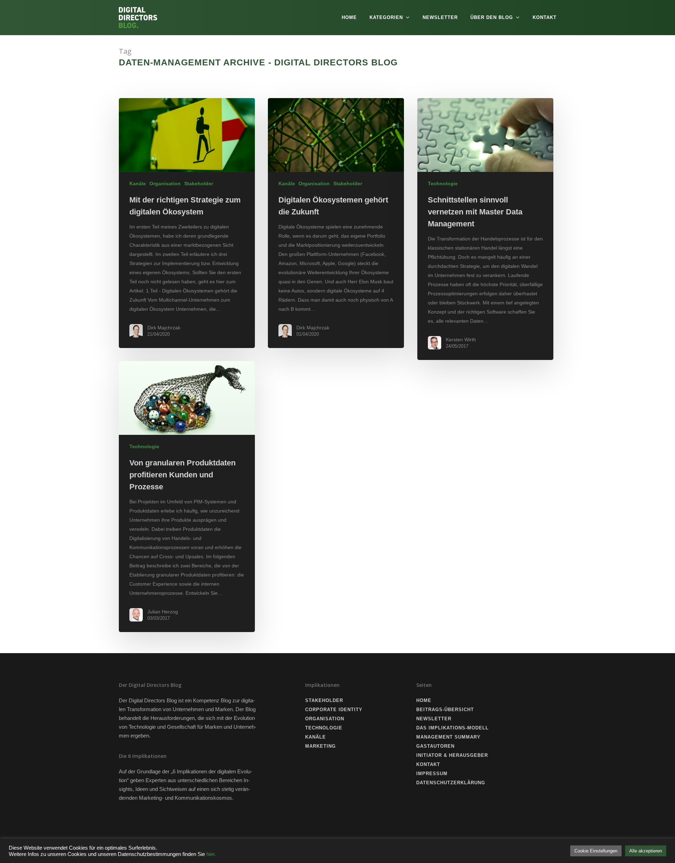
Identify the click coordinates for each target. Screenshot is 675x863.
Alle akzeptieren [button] (645, 851)
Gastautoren (435, 746)
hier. (211, 854)
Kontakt (545, 17)
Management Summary (448, 737)
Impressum (432, 773)
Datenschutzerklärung (450, 782)
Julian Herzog (162, 611)
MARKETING (320, 746)
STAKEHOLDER (324, 700)
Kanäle (137, 183)
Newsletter (440, 17)
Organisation (165, 183)
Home (349, 17)
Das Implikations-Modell (452, 727)
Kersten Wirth (461, 339)
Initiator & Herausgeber (452, 755)
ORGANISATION (324, 718)
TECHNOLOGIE (323, 727)
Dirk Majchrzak (163, 327)
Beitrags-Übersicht (445, 709)
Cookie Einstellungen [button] (595, 851)
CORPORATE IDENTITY (333, 709)
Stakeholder (198, 183)
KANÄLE (315, 737)
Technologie (443, 183)
